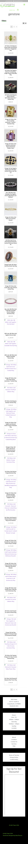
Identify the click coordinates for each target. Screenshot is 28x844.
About (14, 737)
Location (14, 739)
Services (14, 744)
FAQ (14, 746)
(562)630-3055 (9, 1)
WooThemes (18, 835)
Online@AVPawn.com (19, 1)
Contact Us (14, 741)
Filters (4, 20)
